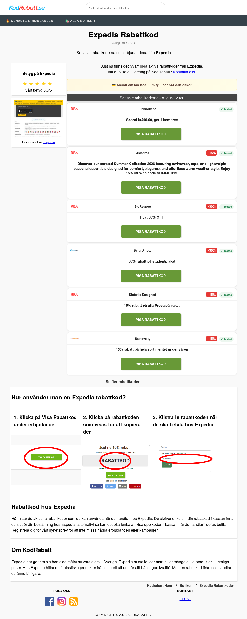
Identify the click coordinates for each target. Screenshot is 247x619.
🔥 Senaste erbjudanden (29, 20)
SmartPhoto (142, 250)
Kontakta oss (184, 72)
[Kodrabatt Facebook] (49, 601)
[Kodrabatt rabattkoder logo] (26, 7)
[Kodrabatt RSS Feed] (73, 601)
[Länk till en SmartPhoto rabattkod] (74, 250)
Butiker (186, 585)
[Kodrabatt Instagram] (61, 601)
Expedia (49, 142)
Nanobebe (148, 109)
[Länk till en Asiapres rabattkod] (74, 153)
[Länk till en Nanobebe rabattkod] (74, 109)
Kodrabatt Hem (159, 585)
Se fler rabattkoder (123, 381)
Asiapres (142, 152)
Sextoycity (142, 338)
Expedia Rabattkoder (216, 585)
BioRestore (142, 206)
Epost (185, 599)
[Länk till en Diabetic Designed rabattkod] (74, 294)
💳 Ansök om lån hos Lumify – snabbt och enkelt (151, 84)
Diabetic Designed (142, 294)
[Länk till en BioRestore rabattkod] (74, 206)
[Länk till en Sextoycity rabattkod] (74, 338)
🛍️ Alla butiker (80, 20)
